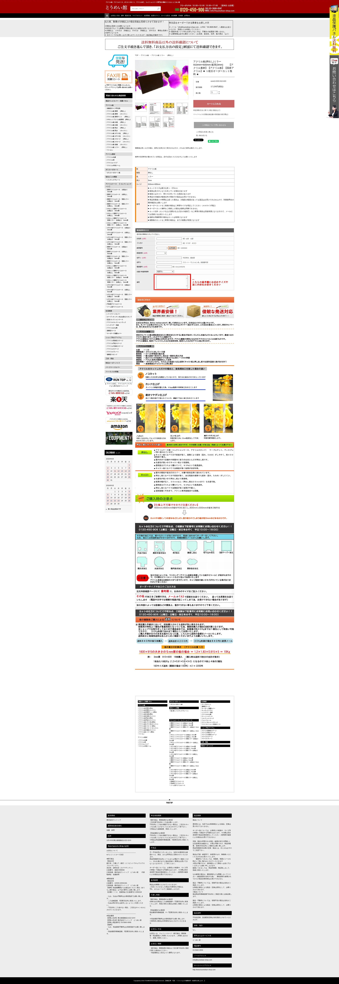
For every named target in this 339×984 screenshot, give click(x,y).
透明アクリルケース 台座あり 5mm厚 (117, 248)
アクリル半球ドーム (113, 165)
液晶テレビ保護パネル (145, 701)
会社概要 (174, 15)
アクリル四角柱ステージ (115, 340)
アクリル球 (110, 160)
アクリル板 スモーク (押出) (147, 726)
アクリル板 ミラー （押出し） (117, 147)
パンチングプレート (113, 180)
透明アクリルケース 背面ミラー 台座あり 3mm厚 (117, 200)
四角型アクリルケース (177, 781)
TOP (136, 55)
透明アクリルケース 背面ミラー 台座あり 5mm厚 (117, 257)
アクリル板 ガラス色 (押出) (147, 722)
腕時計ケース (111, 330)
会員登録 (147, 15)
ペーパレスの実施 (112, 372)
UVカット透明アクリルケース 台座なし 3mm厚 (116, 214)
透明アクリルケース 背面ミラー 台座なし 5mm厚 (117, 262)
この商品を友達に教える (204, 132)
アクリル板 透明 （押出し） (116, 111)
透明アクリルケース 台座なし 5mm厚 (117, 252)
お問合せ (187, 15)
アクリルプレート (113, 351)
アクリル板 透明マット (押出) (148, 712)
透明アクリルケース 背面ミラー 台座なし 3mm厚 (117, 205)
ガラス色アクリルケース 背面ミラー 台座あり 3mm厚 (119, 238)
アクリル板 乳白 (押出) (146, 718)
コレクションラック (208, 718)
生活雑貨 (109, 311)
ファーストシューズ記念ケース (211, 724)
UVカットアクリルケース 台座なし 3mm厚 (183, 736)
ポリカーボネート (112, 170)
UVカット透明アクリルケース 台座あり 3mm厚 (116, 209)
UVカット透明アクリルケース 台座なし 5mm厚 (116, 271)
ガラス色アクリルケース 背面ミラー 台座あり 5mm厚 (119, 295)
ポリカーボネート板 (113, 172)
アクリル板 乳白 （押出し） (116, 128)
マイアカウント (137, 15)
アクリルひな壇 (112, 328)
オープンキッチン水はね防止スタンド (119, 316)
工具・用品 (110, 358)
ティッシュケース (207, 716)
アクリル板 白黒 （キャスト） (117, 125)
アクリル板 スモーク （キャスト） (119, 141)
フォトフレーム (206, 720)
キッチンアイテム (207, 710)
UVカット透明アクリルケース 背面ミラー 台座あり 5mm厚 (117, 276)
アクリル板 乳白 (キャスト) (147, 720)
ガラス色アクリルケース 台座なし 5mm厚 (118, 290)
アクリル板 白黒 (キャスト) (147, 716)
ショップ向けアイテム (114, 337)
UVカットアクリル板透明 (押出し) (119, 119)
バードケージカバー (113, 314)
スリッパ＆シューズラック (210, 722)
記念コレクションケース (115, 319)
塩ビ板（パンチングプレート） (180, 711)
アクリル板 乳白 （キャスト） (117, 130)
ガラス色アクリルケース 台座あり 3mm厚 (118, 229)
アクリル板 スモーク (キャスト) (148, 728)
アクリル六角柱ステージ (115, 346)
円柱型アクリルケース (114, 304)
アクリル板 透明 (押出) (146, 708)
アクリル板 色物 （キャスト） (117, 144)
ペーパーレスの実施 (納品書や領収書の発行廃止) (210, 114)
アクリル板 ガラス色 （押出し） (118, 133)
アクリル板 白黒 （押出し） (116, 122)
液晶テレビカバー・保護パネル (117, 101)
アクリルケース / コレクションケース (181, 720)
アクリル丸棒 (111, 157)
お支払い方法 (115, 15)
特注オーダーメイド (113, 363)
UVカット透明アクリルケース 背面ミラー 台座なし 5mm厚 (117, 281)
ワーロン (110, 150)
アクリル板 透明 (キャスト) (147, 710)
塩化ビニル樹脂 (111, 177)
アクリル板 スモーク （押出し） (118, 139)
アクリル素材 (110, 154)
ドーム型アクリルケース (115, 307)
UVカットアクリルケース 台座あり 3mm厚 (183, 734)
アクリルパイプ (112, 163)
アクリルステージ (113, 349)
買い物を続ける (201, 135)
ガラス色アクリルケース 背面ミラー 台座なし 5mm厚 (119, 300)
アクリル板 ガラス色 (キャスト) (148, 724)
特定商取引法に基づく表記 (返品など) (206, 110)
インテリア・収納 (113, 325)
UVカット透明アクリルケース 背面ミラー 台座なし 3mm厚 (117, 224)
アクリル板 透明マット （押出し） (119, 116)
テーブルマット (206, 704)
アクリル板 (110, 105)
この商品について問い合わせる (214, 125)
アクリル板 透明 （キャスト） (117, 114)
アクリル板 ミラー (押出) (146, 732)
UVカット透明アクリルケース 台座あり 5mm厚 (116, 267)
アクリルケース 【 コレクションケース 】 (118, 185)
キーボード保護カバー (114, 333)
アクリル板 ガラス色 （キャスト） (119, 136)
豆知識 (180, 15)
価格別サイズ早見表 (113, 108)
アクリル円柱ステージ (114, 343)
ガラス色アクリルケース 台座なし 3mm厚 (118, 233)
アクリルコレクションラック (116, 322)
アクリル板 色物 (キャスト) (147, 730)
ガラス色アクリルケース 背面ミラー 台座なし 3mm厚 (119, 243)
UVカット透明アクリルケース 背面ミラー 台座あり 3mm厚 (117, 219)
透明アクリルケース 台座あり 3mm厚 (117, 190)
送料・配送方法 (126, 15)
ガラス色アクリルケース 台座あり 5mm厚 (118, 286)
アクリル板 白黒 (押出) (146, 714)
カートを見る (165, 15)
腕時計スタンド (112, 354)
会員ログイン (155, 15)
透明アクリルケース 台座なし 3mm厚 (117, 195)
